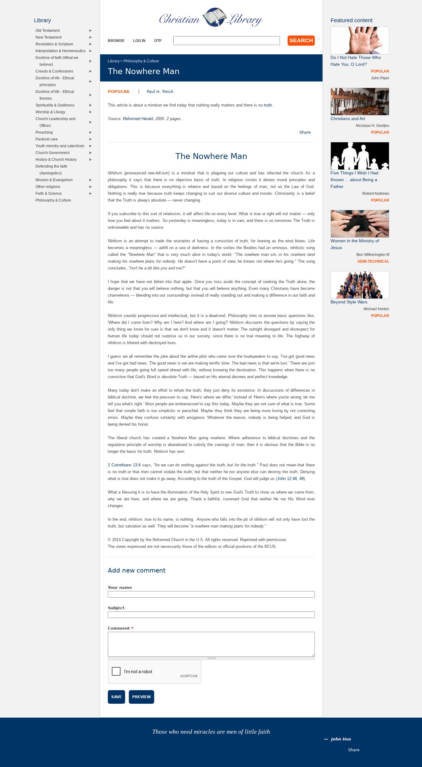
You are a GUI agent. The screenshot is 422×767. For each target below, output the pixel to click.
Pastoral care (48, 139)
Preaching (45, 132)
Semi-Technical (373, 261)
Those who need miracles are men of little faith (211, 731)
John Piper (380, 78)
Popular (118, 91)
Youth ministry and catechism (61, 146)
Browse (116, 41)
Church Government (54, 153)
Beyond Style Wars (349, 302)
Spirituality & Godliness (56, 105)
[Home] (211, 17)
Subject (116, 608)
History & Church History (57, 159)
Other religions (49, 187)
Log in (139, 41)
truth (268, 105)
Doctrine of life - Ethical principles (56, 81)
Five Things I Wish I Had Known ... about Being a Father (354, 180)
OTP (158, 41)
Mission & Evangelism (55, 180)
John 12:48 (287, 478)
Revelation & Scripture (56, 44)
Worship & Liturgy (51, 112)
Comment (120, 628)
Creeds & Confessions (56, 71)
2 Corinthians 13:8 (124, 465)
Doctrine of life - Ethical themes (56, 95)
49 (301, 478)
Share (305, 132)
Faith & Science (50, 193)
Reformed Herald (138, 118)
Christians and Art (348, 118)
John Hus (341, 739)
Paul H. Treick (160, 91)
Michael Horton (376, 309)
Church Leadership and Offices (57, 122)
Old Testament (49, 30)
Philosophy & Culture (141, 61)
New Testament (50, 37)
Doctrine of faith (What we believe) (58, 61)
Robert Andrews (375, 193)
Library (114, 61)
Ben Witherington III (373, 254)
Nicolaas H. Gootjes (372, 125)
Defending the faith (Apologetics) (53, 169)
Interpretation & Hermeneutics (62, 51)
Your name (120, 587)
